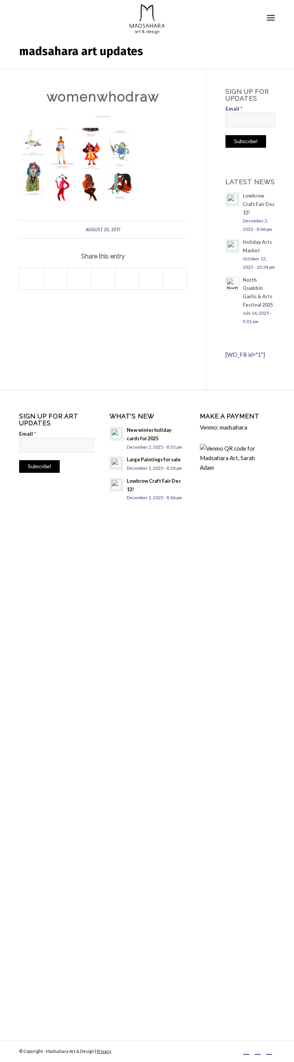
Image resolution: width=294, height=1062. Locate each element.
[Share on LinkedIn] (127, 278)
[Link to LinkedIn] (269, 1050)
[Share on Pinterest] (103, 278)
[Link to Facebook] (246, 1050)
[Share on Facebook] (31, 278)
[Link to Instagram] (257, 1050)
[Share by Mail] (174, 278)
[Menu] (271, 17)
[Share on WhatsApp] (79, 278)
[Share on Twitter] (55, 278)
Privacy (104, 1051)
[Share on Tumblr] (150, 278)
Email (233, 108)
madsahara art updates (81, 51)
